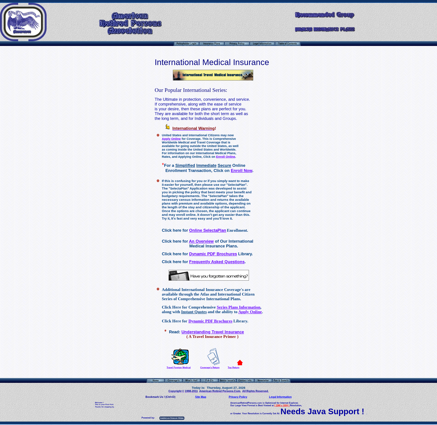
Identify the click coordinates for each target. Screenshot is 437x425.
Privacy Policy (238, 396)
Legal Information (280, 396)
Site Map (200, 396)
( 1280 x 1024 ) (281, 405)
